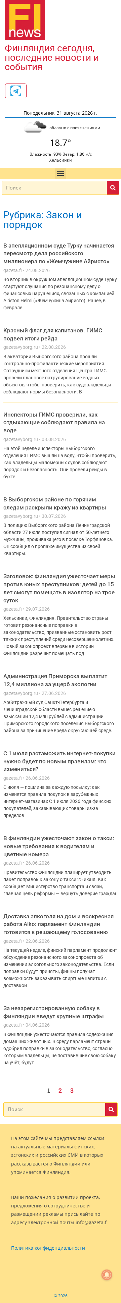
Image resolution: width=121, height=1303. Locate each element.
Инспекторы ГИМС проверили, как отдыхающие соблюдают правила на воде (54, 422)
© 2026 (61, 1296)
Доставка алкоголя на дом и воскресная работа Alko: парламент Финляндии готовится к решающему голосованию (58, 924)
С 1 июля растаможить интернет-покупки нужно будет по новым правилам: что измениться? (59, 761)
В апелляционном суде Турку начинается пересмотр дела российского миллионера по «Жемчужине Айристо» (58, 253)
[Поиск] (113, 188)
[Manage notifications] (107, 1274)
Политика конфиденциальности (48, 1248)
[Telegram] (15, 91)
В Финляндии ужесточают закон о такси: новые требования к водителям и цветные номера (58, 846)
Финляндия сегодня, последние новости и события (52, 57)
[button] (60, 173)
